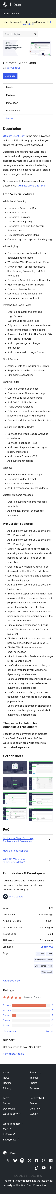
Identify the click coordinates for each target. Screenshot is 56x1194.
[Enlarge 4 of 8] (22, 810)
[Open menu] (51, 4)
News (6, 1077)
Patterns (34, 1088)
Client (49, 954)
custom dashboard (43, 960)
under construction (43, 966)
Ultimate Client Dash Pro (31, 185)
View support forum (13, 1053)
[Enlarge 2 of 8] (22, 780)
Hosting (7, 1082)
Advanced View (11, 980)
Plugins (33, 1082)
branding (40, 954)
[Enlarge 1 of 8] (22, 764)
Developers (9, 1108)
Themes (34, 1077)
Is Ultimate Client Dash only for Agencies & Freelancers (18, 840)
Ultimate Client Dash (14, 135)
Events (33, 1103)
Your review (9, 1031)
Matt (7, 1128)
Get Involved (37, 1097)
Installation (12, 102)
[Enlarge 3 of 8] (22, 796)
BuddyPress (11, 1139)
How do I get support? (15, 850)
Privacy (7, 1088)
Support (10, 118)
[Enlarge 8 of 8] (48, 812)
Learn (6, 1097)
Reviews (10, 95)
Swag (34, 1113)
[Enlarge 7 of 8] (48, 796)
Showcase (35, 1072)
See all (49, 1031)
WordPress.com (13, 1123)
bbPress (9, 1134)
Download (10, 76)
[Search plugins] (35, 34)
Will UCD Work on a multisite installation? (14, 860)
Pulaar (13, 1153)
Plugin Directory (11, 13)
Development (13, 110)
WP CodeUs (13, 67)
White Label (47, 972)
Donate (35, 1108)
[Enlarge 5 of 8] (48, 764)
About (6, 1072)
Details (10, 87)
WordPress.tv (12, 1113)
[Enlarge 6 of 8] (48, 780)
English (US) (47, 946)
